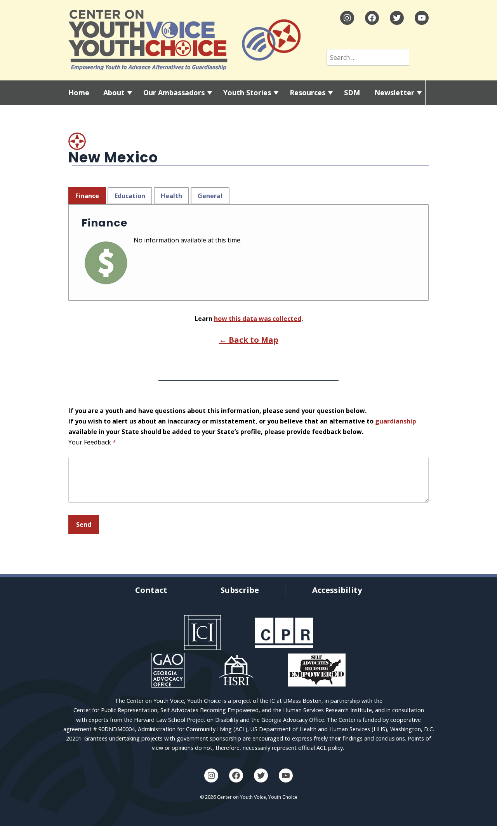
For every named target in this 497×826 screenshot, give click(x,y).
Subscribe (240, 590)
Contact (151, 590)
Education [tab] (130, 196)
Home (78, 92)
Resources (307, 92)
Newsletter (394, 92)
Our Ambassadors (174, 92)
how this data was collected (257, 318)
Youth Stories (247, 92)
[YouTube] (422, 18)
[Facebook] (372, 18)
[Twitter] (397, 18)
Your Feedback (92, 442)
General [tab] (210, 196)
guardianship (395, 421)
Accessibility (337, 590)
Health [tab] (171, 196)
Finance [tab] (87, 196)
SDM (352, 92)
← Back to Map (248, 340)
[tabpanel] (248, 252)
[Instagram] (347, 18)
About (114, 92)
